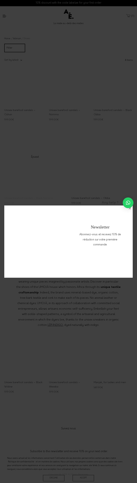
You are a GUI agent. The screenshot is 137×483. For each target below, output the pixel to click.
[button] (128, 202)
